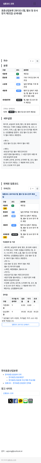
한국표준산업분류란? (16, 377)
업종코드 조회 (8, 4)
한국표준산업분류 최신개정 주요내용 (22, 380)
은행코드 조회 (8, 393)
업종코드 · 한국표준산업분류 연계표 (18, 383)
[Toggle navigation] (34, 3)
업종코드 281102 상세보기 (20, 324)
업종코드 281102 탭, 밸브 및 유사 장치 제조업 (18, 195)
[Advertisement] (20, 37)
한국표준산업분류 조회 (13, 374)
